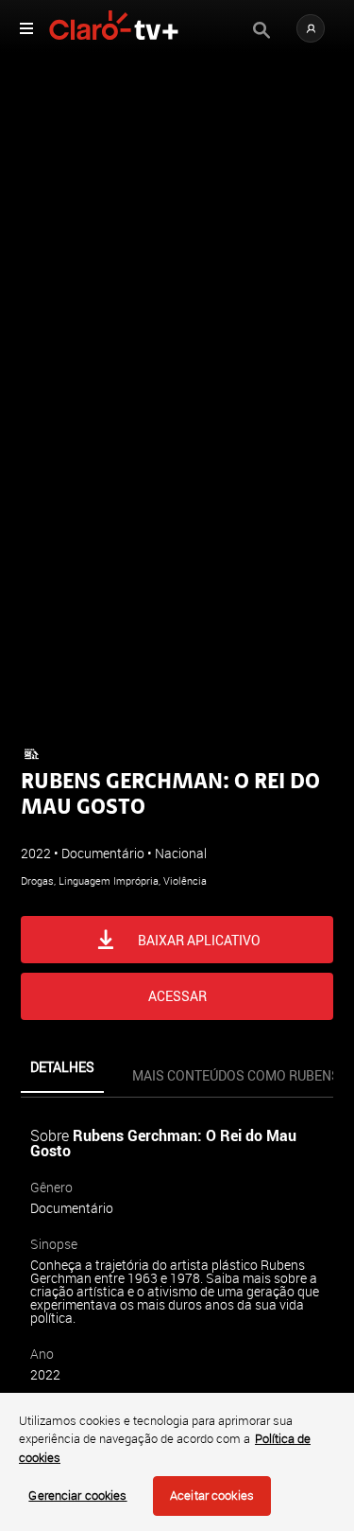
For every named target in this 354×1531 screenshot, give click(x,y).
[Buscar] (261, 30)
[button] (310, 28)
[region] (177, 1462)
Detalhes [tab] (62, 1067)
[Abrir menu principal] (26, 28)
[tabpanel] (177, 1294)
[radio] (95, 832)
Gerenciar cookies (77, 1495)
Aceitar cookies (212, 1495)
